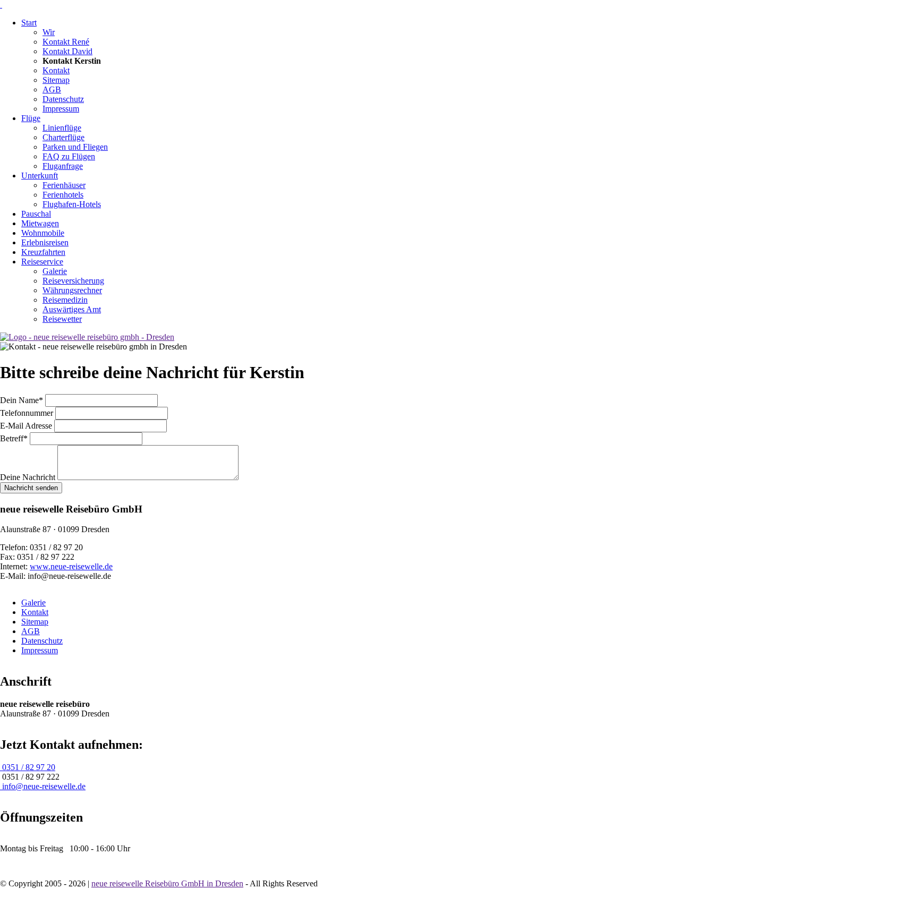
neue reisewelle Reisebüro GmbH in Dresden (167, 883)
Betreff (15, 438)
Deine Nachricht (28, 477)
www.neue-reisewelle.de (71, 566)
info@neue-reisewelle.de (43, 786)
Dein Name (21, 400)
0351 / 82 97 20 (27, 767)
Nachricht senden (31, 488)
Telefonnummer (27, 412)
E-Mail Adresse (27, 425)
